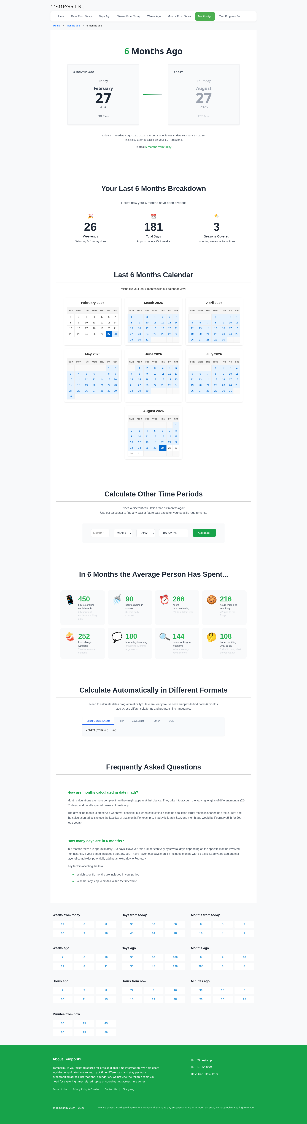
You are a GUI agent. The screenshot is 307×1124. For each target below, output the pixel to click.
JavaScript (138, 720)
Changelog (128, 1089)
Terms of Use (60, 1089)
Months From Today (179, 16)
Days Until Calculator (204, 1074)
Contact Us (111, 1089)
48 (175, 999)
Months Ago (205, 16)
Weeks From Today (128, 16)
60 (175, 924)
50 (106, 1032)
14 (153, 933)
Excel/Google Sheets (98, 720)
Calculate (204, 532)
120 (175, 966)
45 (131, 933)
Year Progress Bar (230, 16)
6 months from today (158, 146)
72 (131, 990)
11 (106, 966)
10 (62, 933)
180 (175, 957)
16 (106, 933)
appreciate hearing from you (237, 1107)
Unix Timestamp (201, 1060)
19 (153, 999)
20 (201, 999)
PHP (121, 720)
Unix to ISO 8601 (201, 1067)
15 (106, 999)
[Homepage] (68, 8)
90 (131, 924)
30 (153, 924)
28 (175, 933)
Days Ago (104, 16)
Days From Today (81, 16)
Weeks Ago (154, 16)
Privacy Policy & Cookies (86, 1089)
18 (201, 933)
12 (62, 924)
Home (60, 16)
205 (200, 966)
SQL (171, 720)
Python (156, 720)
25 (244, 999)
